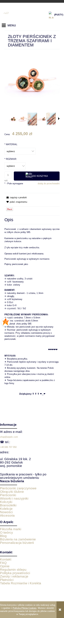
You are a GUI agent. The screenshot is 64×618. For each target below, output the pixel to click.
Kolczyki (6, 502)
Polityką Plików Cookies (25, 608)
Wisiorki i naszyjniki (14, 498)
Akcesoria (7, 515)
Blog (3, 536)
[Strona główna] (19, 13)
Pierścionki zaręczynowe (18, 488)
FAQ (3, 563)
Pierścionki (8, 495)
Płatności (6, 580)
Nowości (6, 512)
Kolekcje (6, 508)
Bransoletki (8, 505)
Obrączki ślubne (12, 491)
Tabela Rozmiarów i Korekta (20, 583)
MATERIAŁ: (11, 144)
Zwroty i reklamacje (14, 576)
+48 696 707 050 (8, 447)
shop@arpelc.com (9, 437)
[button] (59, 118)
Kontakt (5, 559)
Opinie (5, 566)
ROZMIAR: (10, 159)
